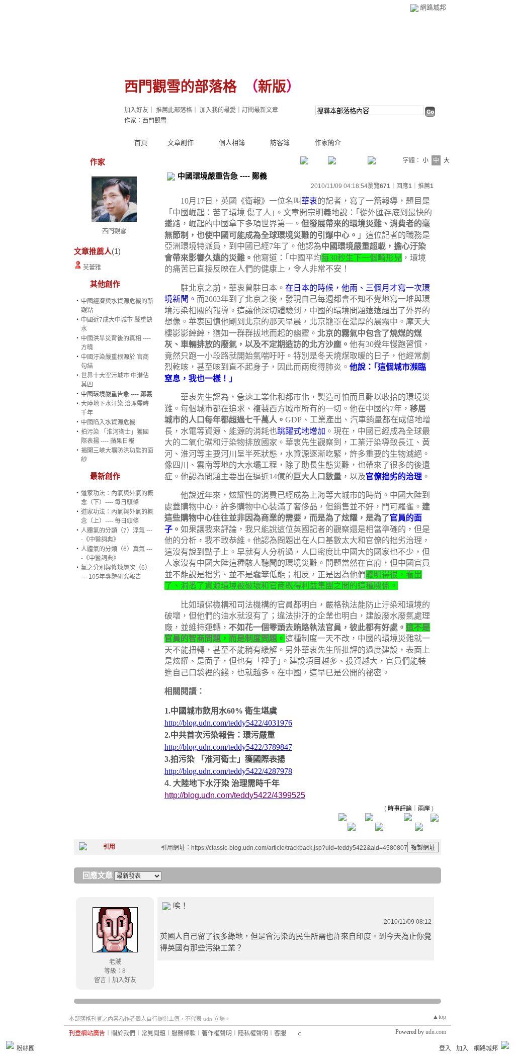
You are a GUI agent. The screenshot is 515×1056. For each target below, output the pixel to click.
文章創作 (180, 142)
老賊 (115, 961)
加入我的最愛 (218, 110)
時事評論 (400, 808)
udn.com (435, 1031)
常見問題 (153, 1033)
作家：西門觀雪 (145, 120)
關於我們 (123, 1033)
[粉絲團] (10, 1045)
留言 (100, 980)
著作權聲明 (217, 1033)
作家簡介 (328, 142)
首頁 (140, 142)
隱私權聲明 (253, 1033)
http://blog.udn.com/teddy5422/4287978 (228, 771)
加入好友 (136, 110)
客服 (280, 1033)
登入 (445, 1048)
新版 (272, 87)
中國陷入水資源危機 (108, 422)
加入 (462, 1048)
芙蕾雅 (92, 267)
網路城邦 (433, 7)
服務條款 (183, 1033)
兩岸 (424, 808)
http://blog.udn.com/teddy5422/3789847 (228, 747)
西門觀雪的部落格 (180, 87)
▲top (439, 1016)
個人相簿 (232, 142)
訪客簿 (280, 142)
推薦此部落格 (174, 110)
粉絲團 (26, 1048)
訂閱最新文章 (260, 110)
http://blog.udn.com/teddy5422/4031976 (228, 723)
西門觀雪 (114, 231)
